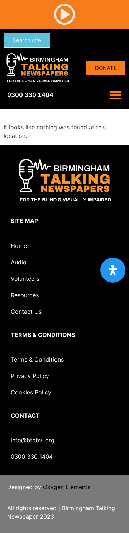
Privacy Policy (30, 375)
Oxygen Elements (66, 486)
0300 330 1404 (32, 456)
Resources (25, 295)
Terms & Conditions (37, 359)
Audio (19, 262)
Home (19, 245)
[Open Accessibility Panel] (112, 270)
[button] (116, 95)
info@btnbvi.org (32, 440)
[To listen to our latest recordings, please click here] (64, 14)
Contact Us (26, 311)
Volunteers (25, 278)
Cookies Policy (31, 392)
